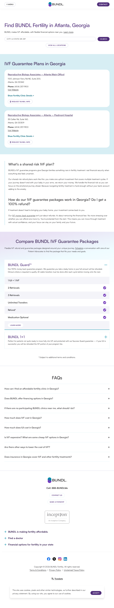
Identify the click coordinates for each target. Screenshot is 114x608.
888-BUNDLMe (60, 488)
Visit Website (13, 89)
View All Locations (57, 45)
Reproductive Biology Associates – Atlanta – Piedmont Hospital (40, 115)
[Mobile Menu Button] (10, 4)
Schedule (79, 248)
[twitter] (54, 559)
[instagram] (59, 559)
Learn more (68, 32)
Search (103, 39)
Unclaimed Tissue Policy (74, 570)
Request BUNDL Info (21, 102)
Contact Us (57, 495)
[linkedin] (65, 559)
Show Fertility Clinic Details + (21, 95)
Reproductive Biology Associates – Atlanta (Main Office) (36, 74)
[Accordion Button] (105, 265)
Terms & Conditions (38, 570)
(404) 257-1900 (22, 86)
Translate (58, 578)
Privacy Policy (55, 570)
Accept (96, 593)
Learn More (15, 325)
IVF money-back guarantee (23, 215)
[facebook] (48, 559)
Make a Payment (57, 502)
